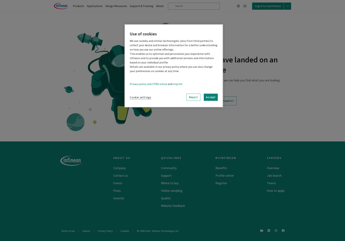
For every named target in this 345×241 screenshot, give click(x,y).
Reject (193, 97)
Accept (211, 97)
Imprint (178, 84)
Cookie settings (140, 97)
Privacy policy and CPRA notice (148, 84)
